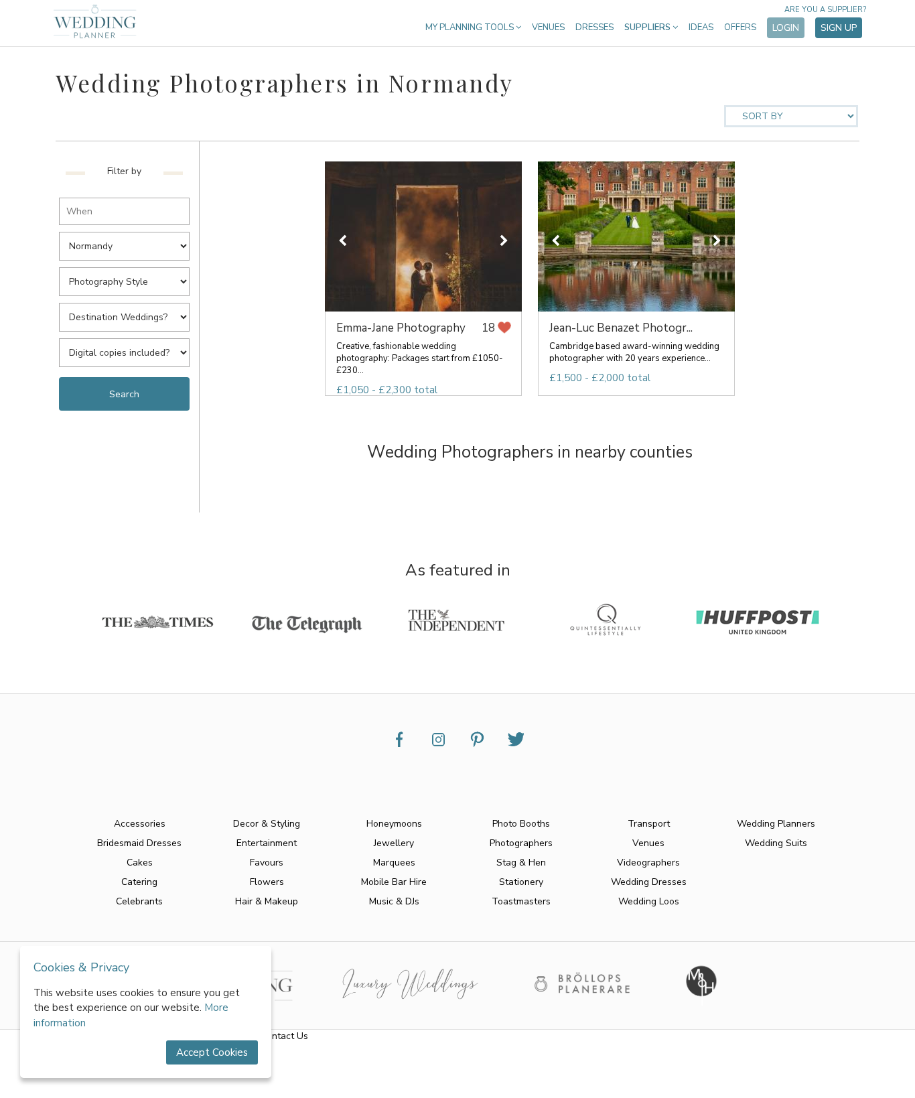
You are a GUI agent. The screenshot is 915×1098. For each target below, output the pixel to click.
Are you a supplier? (825, 10)
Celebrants (139, 901)
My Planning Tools (470, 27)
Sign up (839, 27)
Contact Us (284, 1036)
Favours (266, 862)
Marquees (394, 862)
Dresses (594, 27)
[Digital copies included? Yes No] (127, 348)
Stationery (521, 882)
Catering (139, 882)
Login (785, 27)
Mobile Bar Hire (394, 882)
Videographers (648, 862)
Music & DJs (394, 901)
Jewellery (394, 843)
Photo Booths (521, 823)
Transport (649, 823)
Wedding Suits (776, 843)
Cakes (140, 862)
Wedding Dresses (649, 882)
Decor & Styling (266, 823)
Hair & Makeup (266, 901)
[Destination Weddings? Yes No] (127, 313)
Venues (548, 27)
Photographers (521, 843)
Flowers (267, 882)
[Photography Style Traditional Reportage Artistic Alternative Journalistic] (127, 277)
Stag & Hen (521, 862)
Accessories (139, 823)
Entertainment (266, 843)
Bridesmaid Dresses (139, 843)
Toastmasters (521, 901)
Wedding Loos (648, 901)
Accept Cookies (212, 1052)
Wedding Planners (776, 823)
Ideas (701, 27)
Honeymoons (394, 823)
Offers (740, 27)
